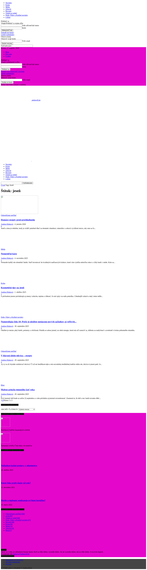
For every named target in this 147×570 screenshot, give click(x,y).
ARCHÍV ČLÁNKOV (9, 409)
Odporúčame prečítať (8, 215)
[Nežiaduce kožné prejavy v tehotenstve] (6, 461)
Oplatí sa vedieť (11, 13)
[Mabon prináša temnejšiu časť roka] (19, 383)
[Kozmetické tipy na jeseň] (19, 281)
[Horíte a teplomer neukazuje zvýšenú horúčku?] (6, 496)
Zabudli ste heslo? (7, 33)
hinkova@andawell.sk (21, 554)
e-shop (8, 17)
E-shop (8, 56)
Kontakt (8, 564)
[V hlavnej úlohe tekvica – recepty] (19, 349)
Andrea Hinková (7, 224)
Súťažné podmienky (13, 562)
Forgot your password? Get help (12, 71)
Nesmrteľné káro (9, 254)
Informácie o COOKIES (14, 560)
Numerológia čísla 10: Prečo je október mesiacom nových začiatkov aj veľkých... (38, 321)
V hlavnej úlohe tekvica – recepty (16, 355)
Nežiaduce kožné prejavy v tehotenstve (19, 465)
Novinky (9, 3)
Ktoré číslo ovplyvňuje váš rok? (16, 483)
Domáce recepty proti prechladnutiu (18, 220)
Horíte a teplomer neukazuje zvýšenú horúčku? (23, 500)
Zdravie (8, 9)
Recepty (8, 11)
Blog (7, 52)
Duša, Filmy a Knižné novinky (17, 15)
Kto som (9, 54)
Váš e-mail (26, 41)
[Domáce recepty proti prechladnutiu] (19, 213)
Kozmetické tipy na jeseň (12, 287)
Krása (8, 5)
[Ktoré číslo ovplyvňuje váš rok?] (6, 479)
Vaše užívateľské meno (30, 25)
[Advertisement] (73, 129)
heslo (24, 28)
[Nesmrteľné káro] (19, 247)
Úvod (3, 185)
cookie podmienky (7, 35)
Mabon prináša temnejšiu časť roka (18, 389)
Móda (8, 7)
